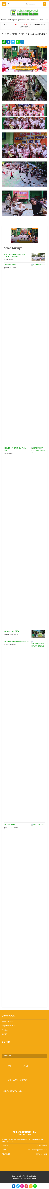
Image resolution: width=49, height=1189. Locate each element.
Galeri (26, 25)
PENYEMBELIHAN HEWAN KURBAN (16, 641)
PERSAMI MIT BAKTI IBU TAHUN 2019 (15, 449)
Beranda (19, 25)
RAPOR (4, 1034)
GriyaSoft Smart (30, 1178)
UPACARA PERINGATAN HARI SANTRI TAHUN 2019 (14, 255)
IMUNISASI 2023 (10, 265)
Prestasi (5, 1030)
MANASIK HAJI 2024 (11, 631)
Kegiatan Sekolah (8, 1026)
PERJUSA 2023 (9, 825)
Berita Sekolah (7, 1021)
